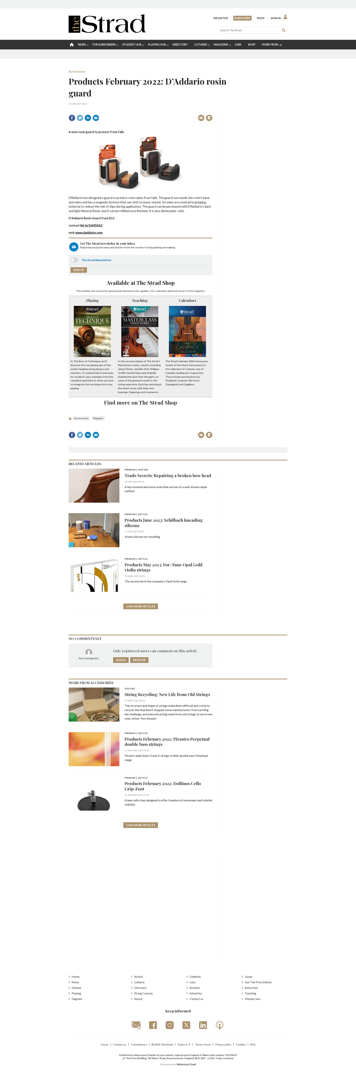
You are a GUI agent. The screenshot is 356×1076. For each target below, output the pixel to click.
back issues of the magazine (188, 290)
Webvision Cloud (186, 1064)
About (138, 998)
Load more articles (140, 606)
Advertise (195, 993)
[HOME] (72, 44)
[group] (270, 44)
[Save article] (209, 118)
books (136, 290)
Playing (92, 300)
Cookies (241, 1044)
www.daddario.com (89, 232)
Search (284, 30)
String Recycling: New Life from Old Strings (167, 694)
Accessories (77, 71)
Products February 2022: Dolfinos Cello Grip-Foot (163, 786)
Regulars (98, 418)
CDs (152, 290)
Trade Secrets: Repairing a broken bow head (168, 475)
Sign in (163, 109)
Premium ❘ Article (136, 514)
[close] (212, 109)
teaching (127, 290)
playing (112, 290)
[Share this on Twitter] (80, 118)
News (75, 982)
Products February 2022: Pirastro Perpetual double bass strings (167, 741)
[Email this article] (96, 118)
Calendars (187, 300)
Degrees (77, 998)
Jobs (192, 982)
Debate (76, 987)
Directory (140, 987)
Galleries (195, 976)
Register (221, 18)
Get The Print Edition (258, 982)
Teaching (140, 300)
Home (76, 976)
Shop (261, 18)
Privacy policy (223, 1044)
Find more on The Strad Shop (140, 402)
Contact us (196, 998)
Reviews (194, 987)
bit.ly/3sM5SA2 (91, 225)
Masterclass (253, 998)
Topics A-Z (183, 1044)
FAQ (253, 1044)
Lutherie (139, 982)
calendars (161, 290)
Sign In (276, 18)
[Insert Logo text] (107, 31)
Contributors (139, 1044)
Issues (249, 976)
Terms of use (203, 1044)
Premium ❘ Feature (136, 470)
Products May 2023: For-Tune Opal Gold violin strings (163, 567)
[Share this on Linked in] (88, 118)
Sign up (78, 269)
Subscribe (242, 18)
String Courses (143, 993)
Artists (138, 976)
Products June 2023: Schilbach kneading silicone (164, 522)
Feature (130, 689)
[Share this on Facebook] (72, 118)
